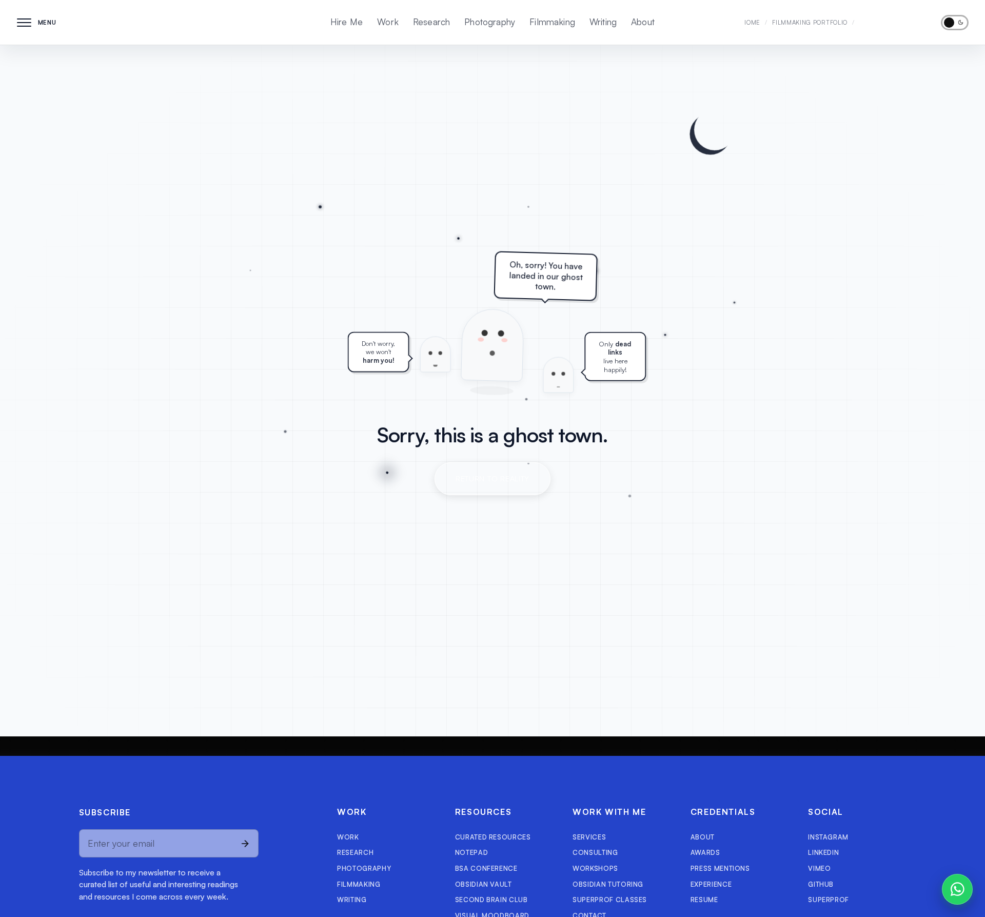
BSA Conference (486, 868)
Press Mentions (720, 868)
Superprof (828, 899)
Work (388, 21)
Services (589, 837)
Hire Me (346, 21)
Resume (704, 899)
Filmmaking (552, 21)
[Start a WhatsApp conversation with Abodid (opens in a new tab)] (957, 889)
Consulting (595, 852)
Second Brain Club (491, 899)
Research (431, 21)
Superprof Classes (610, 899)
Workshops (595, 868)
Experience (711, 884)
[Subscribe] (244, 843)
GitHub (821, 884)
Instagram (828, 837)
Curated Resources (493, 837)
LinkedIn (823, 852)
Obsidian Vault (483, 884)
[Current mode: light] (955, 22)
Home (751, 22)
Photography (489, 21)
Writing (603, 21)
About (643, 21)
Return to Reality (492, 478)
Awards (705, 852)
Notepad (471, 852)
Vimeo (819, 868)
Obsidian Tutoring (608, 884)
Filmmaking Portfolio (810, 22)
